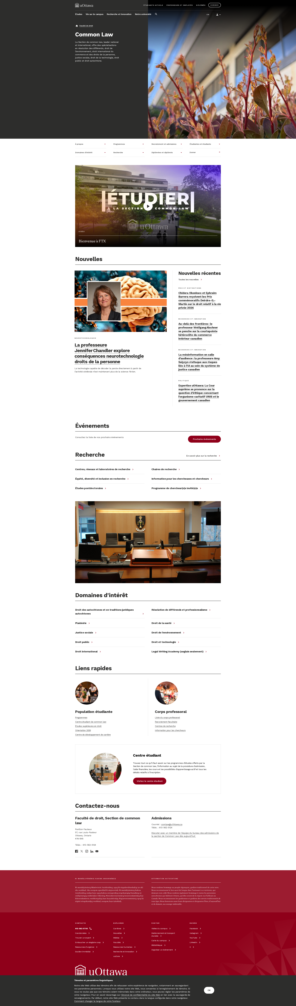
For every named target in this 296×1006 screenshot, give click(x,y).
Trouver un (83, 938)
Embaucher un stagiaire (88, 942)
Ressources (84, 947)
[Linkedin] (91, 851)
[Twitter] (81, 851)
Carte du (159, 940)
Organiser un (162, 950)
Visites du (159, 928)
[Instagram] (86, 851)
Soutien (83, 952)
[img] (84, 5)
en (208, 14)
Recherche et (123, 952)
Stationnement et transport (163, 934)
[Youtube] (97, 851)
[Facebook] (76, 851)
